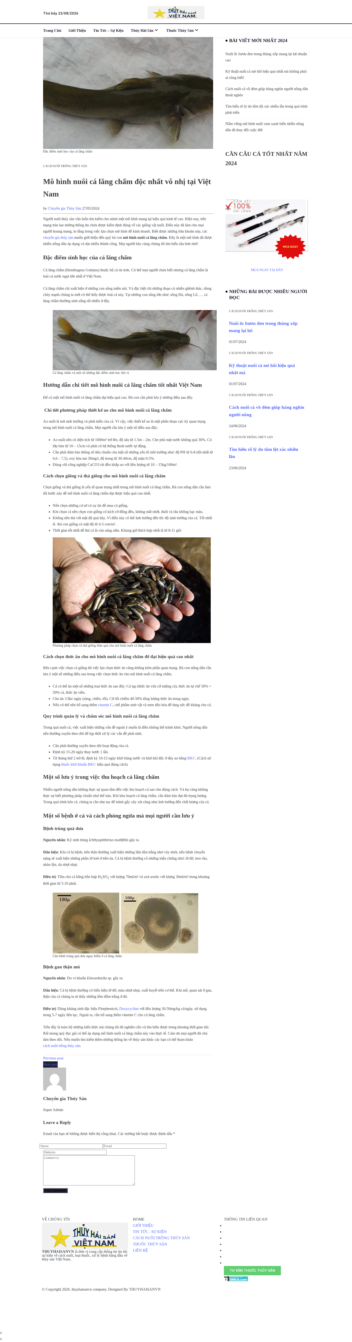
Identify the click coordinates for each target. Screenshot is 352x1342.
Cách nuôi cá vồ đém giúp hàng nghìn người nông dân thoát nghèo (266, 92)
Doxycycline (129, 1009)
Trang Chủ (52, 30)
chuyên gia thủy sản (58, 237)
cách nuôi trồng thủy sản (61, 1046)
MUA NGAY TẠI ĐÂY (267, 270)
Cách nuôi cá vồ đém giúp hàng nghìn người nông (266, 411)
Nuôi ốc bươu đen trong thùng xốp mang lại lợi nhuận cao (266, 57)
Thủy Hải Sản (142, 30)
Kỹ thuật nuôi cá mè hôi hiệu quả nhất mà (262, 369)
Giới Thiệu (77, 30)
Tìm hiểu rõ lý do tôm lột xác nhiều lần (263, 453)
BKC (191, 758)
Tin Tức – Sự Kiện (108, 30)
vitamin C (105, 705)
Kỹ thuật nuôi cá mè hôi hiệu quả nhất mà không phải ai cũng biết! (266, 74)
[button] (252, 1270)
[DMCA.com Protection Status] (236, 1278)
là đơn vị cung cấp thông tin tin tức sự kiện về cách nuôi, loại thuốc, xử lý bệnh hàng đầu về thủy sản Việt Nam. (85, 1255)
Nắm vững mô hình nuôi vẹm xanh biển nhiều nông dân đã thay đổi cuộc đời (264, 127)
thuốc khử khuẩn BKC (78, 764)
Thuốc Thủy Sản (180, 30)
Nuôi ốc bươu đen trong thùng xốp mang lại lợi (263, 327)
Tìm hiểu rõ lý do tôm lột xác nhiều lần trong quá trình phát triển (266, 109)
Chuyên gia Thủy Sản (64, 208)
